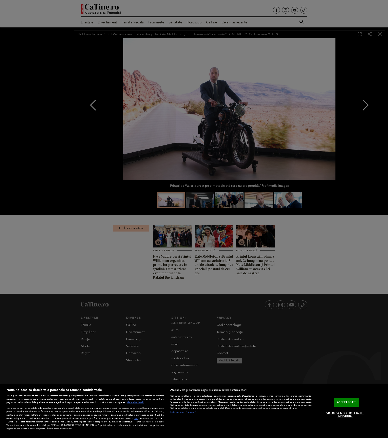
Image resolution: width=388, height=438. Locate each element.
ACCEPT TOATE (346, 402)
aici (136, 418)
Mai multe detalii (135, 402)
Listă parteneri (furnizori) (183, 412)
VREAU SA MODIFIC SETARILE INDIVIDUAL (345, 414)
